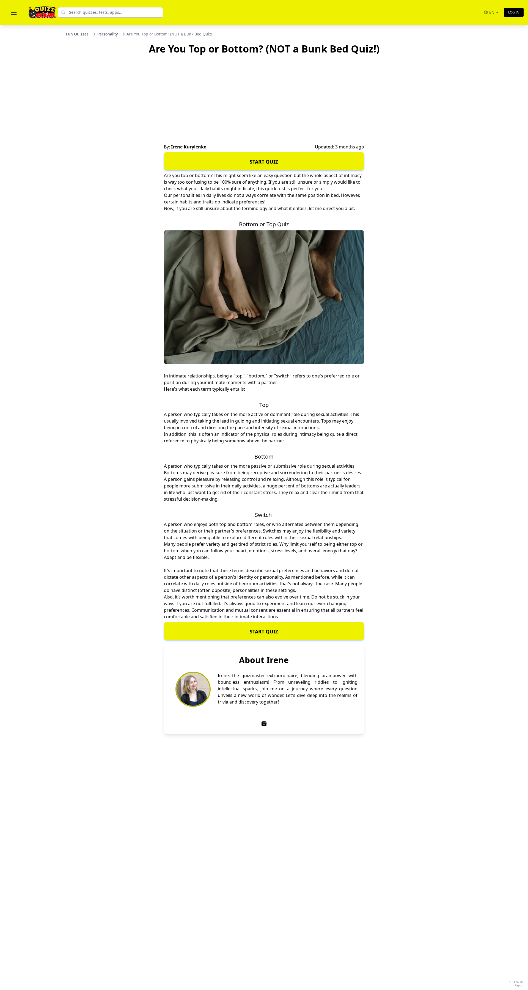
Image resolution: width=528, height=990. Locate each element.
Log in (513, 12)
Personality (107, 34)
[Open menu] (13, 12)
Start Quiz (264, 161)
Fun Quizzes (77, 34)
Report (519, 985)
